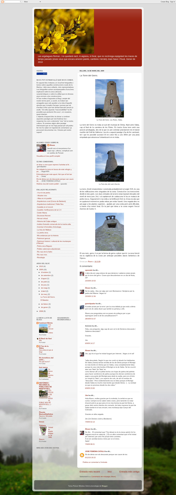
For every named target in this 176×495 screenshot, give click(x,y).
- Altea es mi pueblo (44, 198)
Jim (86, 395)
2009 (41, 269)
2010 (41, 266)
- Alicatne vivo (42, 195)
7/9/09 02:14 (90, 422)
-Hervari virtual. (42, 218)
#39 (40, 340)
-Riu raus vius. (42, 255)
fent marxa (43, 367)
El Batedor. (45, 300)
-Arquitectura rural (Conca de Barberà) (51, 201)
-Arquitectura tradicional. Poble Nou (50, 204)
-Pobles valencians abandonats (48, 249)
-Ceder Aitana (42, 213)
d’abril (43, 291)
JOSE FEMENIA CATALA (95, 451)
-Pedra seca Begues (44, 246)
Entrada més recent (90, 471)
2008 (41, 311)
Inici (110, 471)
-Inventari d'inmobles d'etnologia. (49, 227)
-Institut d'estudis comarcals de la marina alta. (54, 224)
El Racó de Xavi (45, 338)
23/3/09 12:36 (90, 296)
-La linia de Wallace (44, 230)
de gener (44, 307)
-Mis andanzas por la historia (47, 235)
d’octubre (45, 272)
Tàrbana (42, 425)
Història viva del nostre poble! (48, 184)
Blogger (105, 486)
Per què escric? (44, 362)
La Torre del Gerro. (48, 297)
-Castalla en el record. (45, 207)
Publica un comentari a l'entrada (95, 462)
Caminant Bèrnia (46, 323)
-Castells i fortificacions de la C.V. (49, 210)
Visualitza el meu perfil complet (48, 156)
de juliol (44, 282)
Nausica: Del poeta (45, 416)
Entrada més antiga (129, 471)
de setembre (46, 275)
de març (44, 294)
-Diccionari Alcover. (44, 216)
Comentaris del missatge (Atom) (103, 476)
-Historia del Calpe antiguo (47, 221)
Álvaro (87, 288)
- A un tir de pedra (43, 193)
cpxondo (88, 270)
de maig (44, 288)
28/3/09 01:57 (90, 319)
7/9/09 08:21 (90, 444)
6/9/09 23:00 (90, 388)
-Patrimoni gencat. (43, 238)
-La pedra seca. (42, 233)
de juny (44, 285)
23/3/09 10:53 (90, 281)
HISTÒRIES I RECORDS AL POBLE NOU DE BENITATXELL (45, 386)
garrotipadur (90, 303)
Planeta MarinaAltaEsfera (46, 413)
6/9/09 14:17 (90, 343)
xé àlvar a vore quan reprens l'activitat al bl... (53, 165)
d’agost (44, 278)
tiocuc (41, 422)
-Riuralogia (41, 257)
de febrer (44, 304)
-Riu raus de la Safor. (45, 252)
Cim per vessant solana (50, 329)
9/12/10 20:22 (90, 457)
